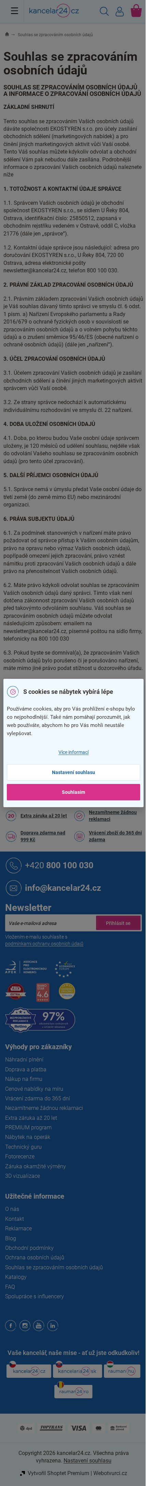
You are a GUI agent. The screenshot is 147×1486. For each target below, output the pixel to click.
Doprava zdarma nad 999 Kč (43, 836)
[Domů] (10, 34)
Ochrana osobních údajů (34, 1257)
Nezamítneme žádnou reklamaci (113, 816)
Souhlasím (73, 792)
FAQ (10, 1287)
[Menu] (14, 10)
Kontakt (14, 1219)
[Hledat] (104, 12)
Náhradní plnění (24, 1059)
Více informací (73, 752)
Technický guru (23, 1147)
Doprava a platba (25, 1069)
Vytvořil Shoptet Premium (58, 1473)
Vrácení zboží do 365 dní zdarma (115, 836)
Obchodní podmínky (29, 1248)
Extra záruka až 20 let (44, 815)
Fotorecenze (20, 1156)
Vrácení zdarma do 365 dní (37, 1098)
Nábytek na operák (27, 1137)
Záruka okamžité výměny (35, 1166)
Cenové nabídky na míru (34, 1089)
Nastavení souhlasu (73, 772)
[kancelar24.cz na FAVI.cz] (15, 995)
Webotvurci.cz (110, 1473)
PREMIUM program (28, 1127)
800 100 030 (59, 865)
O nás (12, 1209)
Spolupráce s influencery (34, 1296)
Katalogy (16, 1277)
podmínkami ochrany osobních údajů (44, 943)
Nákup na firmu (23, 1079)
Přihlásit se (118, 923)
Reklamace (18, 1228)
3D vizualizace (22, 1176)
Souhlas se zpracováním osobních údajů (54, 1267)
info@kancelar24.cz (63, 888)
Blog (10, 1238)
